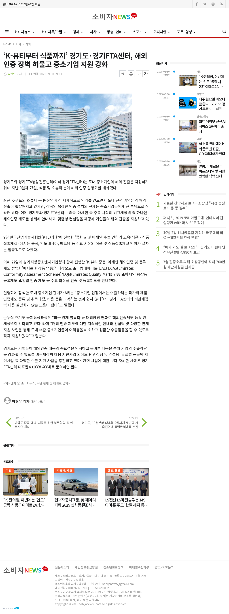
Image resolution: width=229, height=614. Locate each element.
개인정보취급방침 (86, 567)
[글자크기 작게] (139, 73)
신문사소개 (62, 567)
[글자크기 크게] (145, 73)
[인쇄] (131, 73)
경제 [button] (77, 31)
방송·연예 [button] (115, 31)
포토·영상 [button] (185, 31)
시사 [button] (94, 31)
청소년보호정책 (113, 567)
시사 (18, 44)
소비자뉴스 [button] (23, 31)
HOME (7, 44)
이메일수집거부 (139, 567)
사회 (28, 44)
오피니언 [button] (160, 31)
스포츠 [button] (138, 31)
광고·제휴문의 (164, 567)
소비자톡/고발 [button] (52, 31)
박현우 (12, 74)
